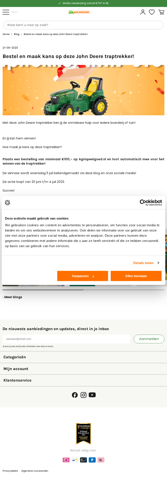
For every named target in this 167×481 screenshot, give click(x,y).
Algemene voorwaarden (34, 471)
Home (6, 34)
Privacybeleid (10, 471)
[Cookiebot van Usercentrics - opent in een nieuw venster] (143, 202)
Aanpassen (80, 276)
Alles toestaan (136, 276)
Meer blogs (13, 297)
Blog (16, 34)
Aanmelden (149, 338)
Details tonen (143, 263)
